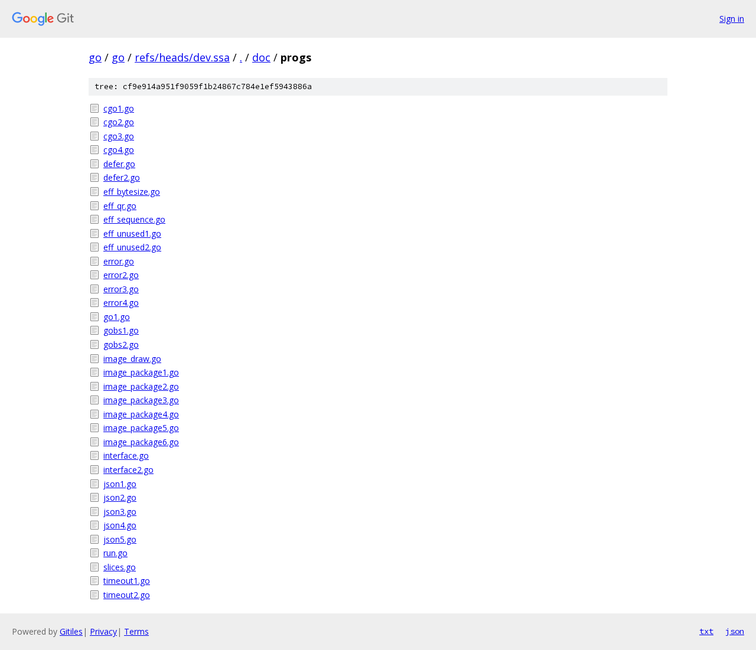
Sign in (731, 18)
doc (261, 57)
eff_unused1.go (132, 233)
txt (706, 631)
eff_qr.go (119, 205)
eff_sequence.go (134, 219)
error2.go (121, 274)
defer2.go (121, 177)
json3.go (119, 511)
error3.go (121, 289)
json (734, 631)
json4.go (119, 525)
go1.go (116, 316)
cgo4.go (118, 149)
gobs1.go (121, 330)
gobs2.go (121, 344)
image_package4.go (141, 414)
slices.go (119, 567)
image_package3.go (141, 400)
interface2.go (128, 469)
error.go (118, 261)
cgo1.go (118, 108)
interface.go (126, 455)
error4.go (121, 302)
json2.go (119, 497)
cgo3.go (118, 136)
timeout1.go (126, 580)
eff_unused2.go (132, 247)
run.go (115, 552)
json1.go (119, 483)
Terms (136, 631)
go (95, 57)
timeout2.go (126, 594)
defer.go (119, 163)
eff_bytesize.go (131, 191)
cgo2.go (118, 122)
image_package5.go (141, 427)
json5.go (119, 539)
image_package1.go (141, 372)
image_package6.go (141, 442)
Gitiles (71, 631)
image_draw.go (132, 358)
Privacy (103, 631)
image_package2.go (141, 386)
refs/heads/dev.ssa (182, 57)
